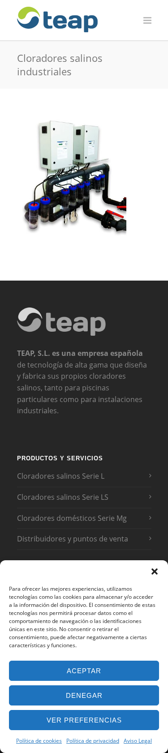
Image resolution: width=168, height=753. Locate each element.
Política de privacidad (92, 740)
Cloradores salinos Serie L (60, 476)
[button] (154, 571)
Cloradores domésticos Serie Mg (72, 518)
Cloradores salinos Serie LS (62, 497)
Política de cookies (39, 740)
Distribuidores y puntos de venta (72, 539)
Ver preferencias (84, 720)
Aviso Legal (138, 740)
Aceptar (84, 671)
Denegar (84, 695)
